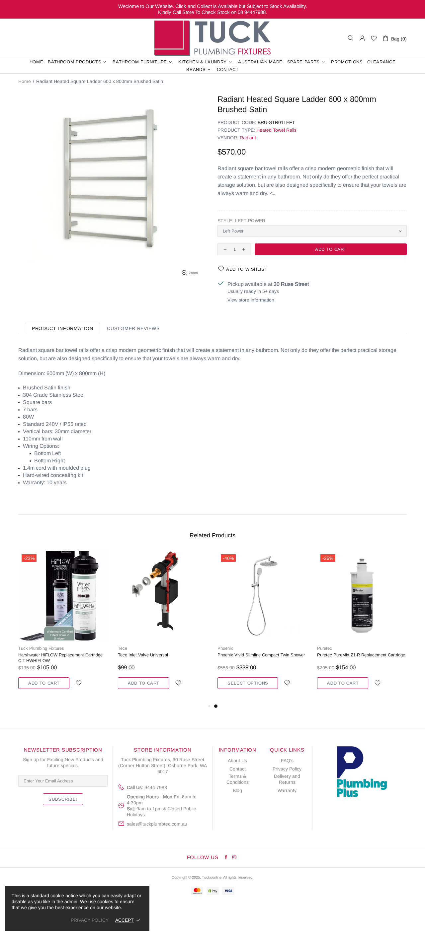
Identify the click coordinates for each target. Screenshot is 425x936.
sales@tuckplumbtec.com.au (157, 824)
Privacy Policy (287, 768)
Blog (237, 790)
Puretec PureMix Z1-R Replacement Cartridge (361, 654)
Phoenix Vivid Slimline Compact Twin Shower (261, 654)
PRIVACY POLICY (90, 920)
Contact (237, 768)
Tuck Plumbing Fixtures (212, 38)
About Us (237, 760)
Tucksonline (211, 877)
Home (24, 81)
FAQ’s (287, 760)
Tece (122, 648)
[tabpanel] (262, 626)
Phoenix (225, 648)
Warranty (287, 790)
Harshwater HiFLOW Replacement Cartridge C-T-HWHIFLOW (60, 657)
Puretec (324, 648)
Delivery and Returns (287, 779)
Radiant (248, 137)
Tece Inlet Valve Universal (143, 654)
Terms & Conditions (237, 779)
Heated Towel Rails (276, 130)
